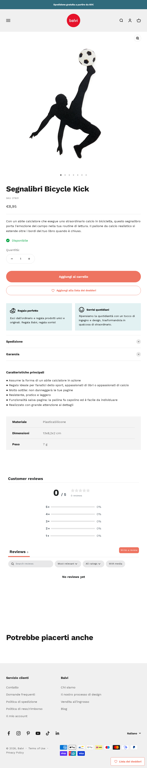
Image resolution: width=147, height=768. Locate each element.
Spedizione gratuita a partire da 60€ (73, 4)
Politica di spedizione (21, 702)
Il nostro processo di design (81, 694)
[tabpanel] (73, 589)
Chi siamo (68, 687)
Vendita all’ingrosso (75, 702)
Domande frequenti (20, 694)
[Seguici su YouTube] (38, 733)
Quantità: (13, 250)
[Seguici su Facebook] (8, 733)
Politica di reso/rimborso (24, 709)
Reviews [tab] (19, 551)
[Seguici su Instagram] (18, 733)
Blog (64, 709)
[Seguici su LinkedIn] (57, 733)
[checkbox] (115, 563)
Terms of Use (37, 748)
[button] (73, 506)
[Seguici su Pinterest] (28, 733)
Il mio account (16, 716)
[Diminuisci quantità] (11, 258)
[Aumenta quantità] (29, 258)
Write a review (129, 550)
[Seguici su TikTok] (47, 733)
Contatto (12, 687)
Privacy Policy (15, 752)
